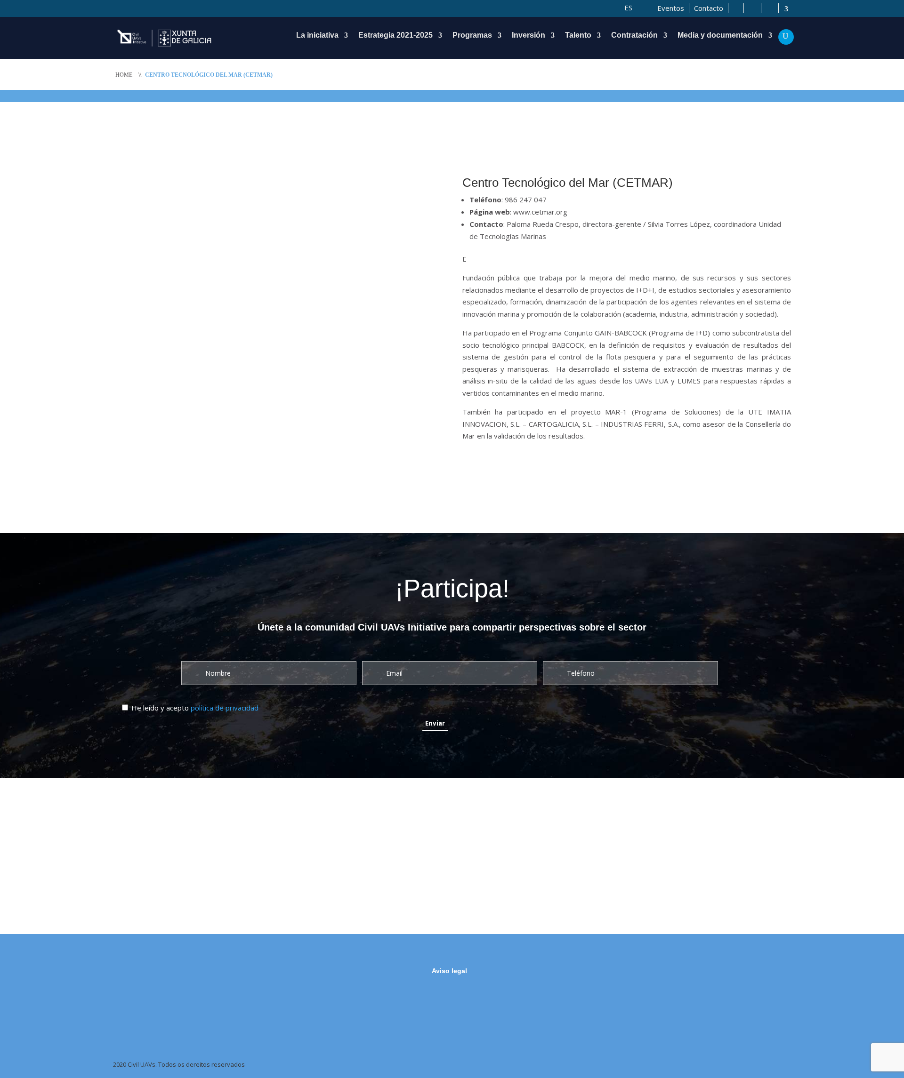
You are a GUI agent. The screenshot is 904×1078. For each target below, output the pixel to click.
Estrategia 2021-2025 (395, 35)
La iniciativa (317, 35)
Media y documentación (720, 35)
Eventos (670, 8)
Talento (578, 35)
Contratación (634, 35)
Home (123, 75)
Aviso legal (449, 970)
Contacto (708, 8)
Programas (472, 35)
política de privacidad (224, 707)
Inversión (528, 35)
